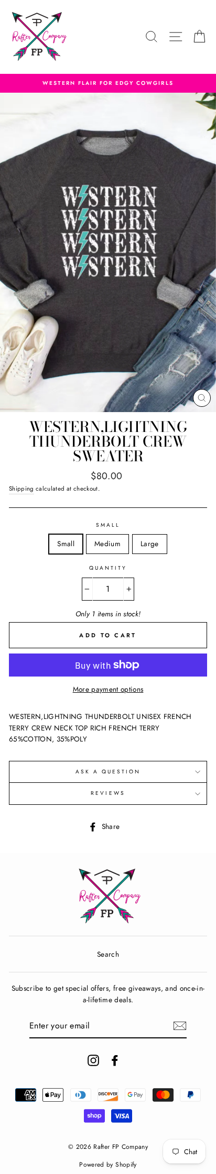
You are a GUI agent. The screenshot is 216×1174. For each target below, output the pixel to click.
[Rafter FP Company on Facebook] (115, 1060)
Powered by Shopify (107, 1164)
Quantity (108, 568)
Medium (107, 543)
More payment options (108, 689)
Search (108, 954)
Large (150, 543)
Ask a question (108, 772)
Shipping (21, 488)
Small (108, 525)
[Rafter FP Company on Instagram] (93, 1060)
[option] (108, 83)
